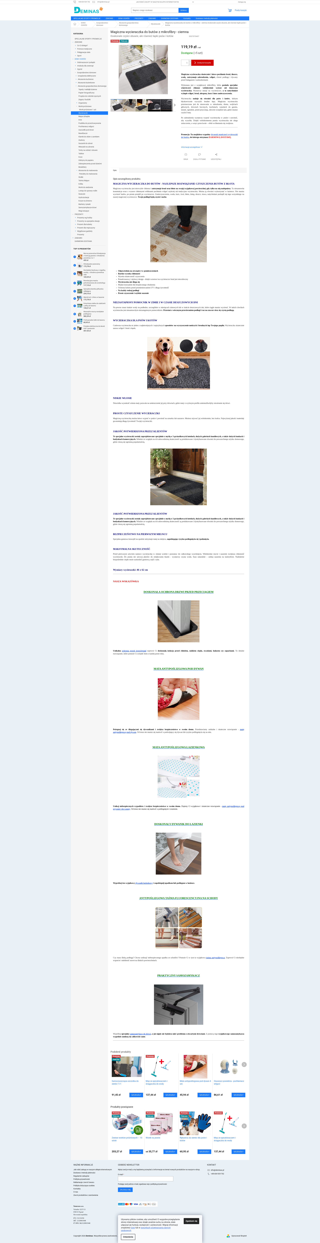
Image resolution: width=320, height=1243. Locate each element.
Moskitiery (82, 167)
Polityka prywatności (81, 1179)
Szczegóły (136, 1152)
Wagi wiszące (83, 211)
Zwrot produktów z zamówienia (85, 1195)
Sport (79, 56)
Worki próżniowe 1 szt (87, 110)
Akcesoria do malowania (88, 170)
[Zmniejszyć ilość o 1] (190, 64)
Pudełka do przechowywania (89, 123)
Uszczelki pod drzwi (86, 130)
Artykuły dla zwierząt (85, 66)
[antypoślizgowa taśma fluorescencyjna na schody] (178, 928)
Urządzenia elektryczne (87, 76)
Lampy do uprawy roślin (87, 191)
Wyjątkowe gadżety (84, 231)
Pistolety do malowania (88, 174)
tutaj (133, 1227)
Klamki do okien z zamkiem (88, 137)
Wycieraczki (83, 113)
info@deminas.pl (217, 1170)
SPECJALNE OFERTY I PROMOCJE (88, 39)
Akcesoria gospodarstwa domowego (92, 86)
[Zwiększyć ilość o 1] (190, 61)
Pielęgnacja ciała (83, 52)
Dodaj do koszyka (204, 63)
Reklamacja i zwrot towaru (83, 1182)
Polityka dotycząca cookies (84, 1186)
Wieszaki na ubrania (86, 147)
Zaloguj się (125, 1190)
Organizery (82, 103)
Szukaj (183, 10)
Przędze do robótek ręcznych (89, 96)
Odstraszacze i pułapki (86, 62)
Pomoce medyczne (84, 49)
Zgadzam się (191, 1221)
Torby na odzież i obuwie (87, 150)
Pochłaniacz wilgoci (86, 126)
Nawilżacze (82, 133)
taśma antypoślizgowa (215, 958)
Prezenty (80, 235)
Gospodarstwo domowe (86, 73)
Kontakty (77, 1189)
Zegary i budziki (84, 100)
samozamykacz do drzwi (140, 1034)
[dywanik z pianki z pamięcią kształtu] (178, 853)
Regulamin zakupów (81, 1176)
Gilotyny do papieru (86, 160)
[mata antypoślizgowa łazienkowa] (178, 777)
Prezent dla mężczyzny (86, 228)
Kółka (80, 184)
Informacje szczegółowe (190, 147)
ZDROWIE (78, 42)
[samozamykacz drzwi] (178, 1004)
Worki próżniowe (84, 106)
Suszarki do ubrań (85, 143)
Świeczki (81, 194)
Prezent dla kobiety (84, 224)
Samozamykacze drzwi (87, 207)
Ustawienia (128, 1237)
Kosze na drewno (85, 201)
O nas (75, 1192)
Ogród (79, 69)
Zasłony (81, 140)
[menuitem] (87, 18)
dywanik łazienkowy (144, 883)
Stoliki (80, 177)
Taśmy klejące (83, 180)
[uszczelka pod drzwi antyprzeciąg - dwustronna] (178, 621)
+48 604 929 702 (217, 1174)
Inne (80, 120)
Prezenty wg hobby (84, 218)
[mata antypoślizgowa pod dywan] (178, 699)
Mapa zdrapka (84, 116)
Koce (80, 157)
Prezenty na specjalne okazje (88, 221)
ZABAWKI (78, 238)
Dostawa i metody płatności (84, 1173)
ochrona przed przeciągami (134, 651)
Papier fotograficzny (86, 93)
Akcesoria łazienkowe (86, 83)
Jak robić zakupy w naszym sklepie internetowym (157, 2)
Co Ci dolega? (82, 45)
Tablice (81, 154)
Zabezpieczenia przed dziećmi (90, 164)
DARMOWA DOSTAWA (83, 241)
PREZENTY (79, 214)
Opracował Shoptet (239, 1236)
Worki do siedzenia (85, 187)
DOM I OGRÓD (80, 59)
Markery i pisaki (84, 204)
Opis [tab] (115, 170)
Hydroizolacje (83, 197)
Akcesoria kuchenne (85, 79)
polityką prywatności (159, 1184)
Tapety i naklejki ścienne (87, 89)
